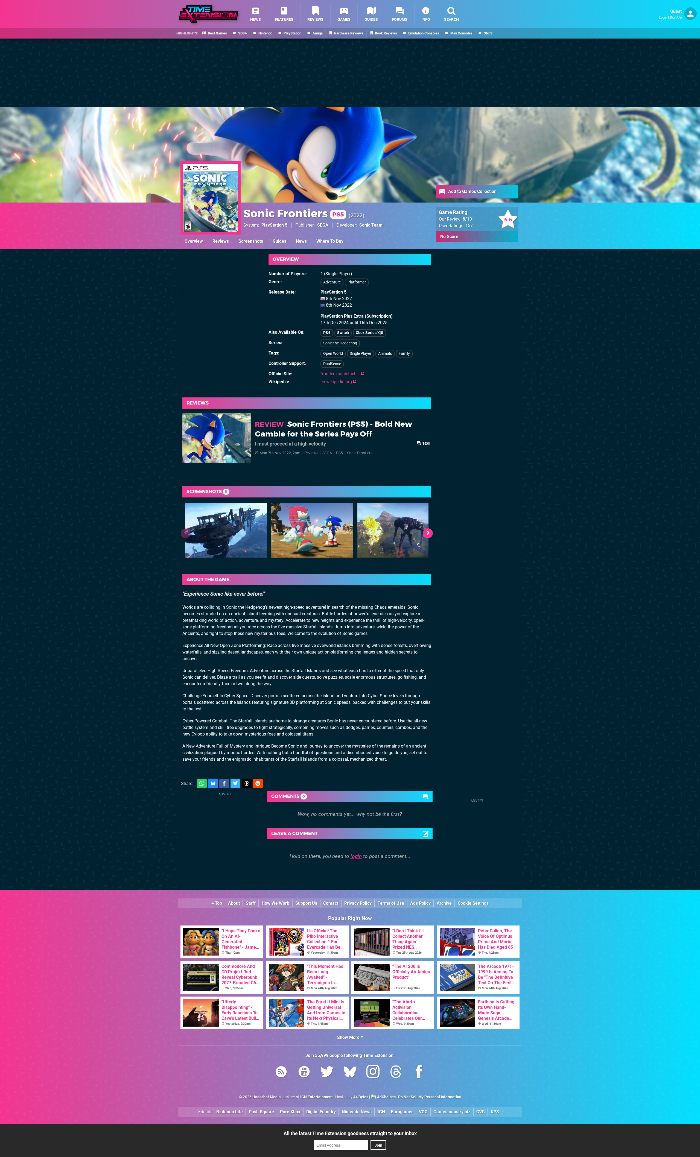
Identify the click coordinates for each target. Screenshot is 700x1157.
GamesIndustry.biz (451, 1111)
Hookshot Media (266, 1097)
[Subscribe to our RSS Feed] (281, 1072)
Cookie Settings (473, 903)
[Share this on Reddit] (258, 783)
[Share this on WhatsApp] (202, 783)
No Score (449, 236)
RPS (495, 1111)
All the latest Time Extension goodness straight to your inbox (350, 1133)
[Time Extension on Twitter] (327, 1072)
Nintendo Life (229, 1111)
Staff (251, 903)
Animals (385, 353)
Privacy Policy (358, 903)
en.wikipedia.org (336, 381)
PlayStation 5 (274, 225)
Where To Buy (329, 241)
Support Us (306, 903)
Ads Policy (420, 903)
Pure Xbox (290, 1111)
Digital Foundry (321, 1111)
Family (404, 353)
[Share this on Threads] (247, 783)
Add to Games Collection (472, 191)
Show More (349, 1037)
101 (425, 443)
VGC (423, 1111)
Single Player (360, 353)
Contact (330, 903)
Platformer (357, 282)
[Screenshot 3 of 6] (398, 530)
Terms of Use (391, 903)
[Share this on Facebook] (224, 783)
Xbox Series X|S (369, 332)
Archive (444, 903)
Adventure (332, 282)
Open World (333, 353)
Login (663, 17)
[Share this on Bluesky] (213, 783)
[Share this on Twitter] (235, 783)
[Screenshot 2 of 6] (312, 530)
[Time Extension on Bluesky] (350, 1072)
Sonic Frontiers (293, 213)
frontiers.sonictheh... (340, 373)
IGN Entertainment (316, 1097)
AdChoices (386, 1097)
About (234, 903)
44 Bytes (360, 1097)
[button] (428, 533)
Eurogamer (402, 1111)
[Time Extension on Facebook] (419, 1072)
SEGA (322, 225)
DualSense (332, 364)
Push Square (261, 1111)
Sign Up (676, 17)
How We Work (275, 903)
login (356, 856)
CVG (480, 1111)
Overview (194, 241)
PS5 (339, 453)
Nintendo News (357, 1111)
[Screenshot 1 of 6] (226, 530)
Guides (279, 241)
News (301, 241)
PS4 (326, 332)
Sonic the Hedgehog (340, 343)
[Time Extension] (208, 14)
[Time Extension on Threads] (396, 1072)
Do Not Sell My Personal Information (429, 1097)
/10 (467, 219)
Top (218, 903)
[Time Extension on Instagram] (373, 1072)
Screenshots (250, 241)
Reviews (220, 241)
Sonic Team (371, 225)
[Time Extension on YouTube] (304, 1072)
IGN (381, 1111)
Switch (343, 332)
